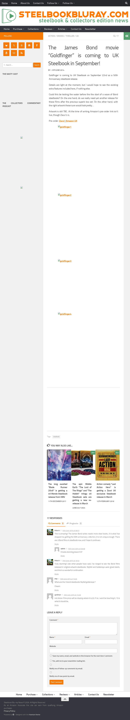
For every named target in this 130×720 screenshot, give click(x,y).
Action (51, 36)
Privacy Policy (9, 711)
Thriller (70, 36)
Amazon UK (71, 121)
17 (117, 36)
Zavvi (61, 121)
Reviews (48, 29)
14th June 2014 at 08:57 (70, 531)
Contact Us (38, 3)
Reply (57, 544)
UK (77, 36)
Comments (57, 523)
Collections (33, 29)
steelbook (56, 437)
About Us (25, 3)
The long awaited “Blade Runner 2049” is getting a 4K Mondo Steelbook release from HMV (57, 490)
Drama (60, 36)
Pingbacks (75, 523)
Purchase (17, 29)
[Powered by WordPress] (13, 714)
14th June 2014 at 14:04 (68, 579)
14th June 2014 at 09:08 (76, 549)
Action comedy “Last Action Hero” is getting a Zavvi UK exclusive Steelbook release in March (106, 490)
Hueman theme (34, 715)
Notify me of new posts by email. (62, 676)
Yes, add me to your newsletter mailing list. (68, 661)
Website (53, 646)
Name (52, 637)
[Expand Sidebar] (127, 36)
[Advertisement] (83, 409)
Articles (61, 29)
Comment (54, 620)
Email (87, 637)
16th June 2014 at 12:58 (72, 595)
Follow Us (52, 3)
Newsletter (90, 29)
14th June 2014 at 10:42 (70, 561)
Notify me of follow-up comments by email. (66, 669)
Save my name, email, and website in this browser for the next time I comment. (83, 656)
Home (5, 3)
